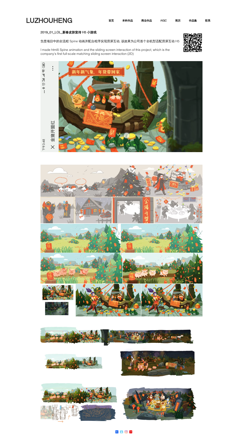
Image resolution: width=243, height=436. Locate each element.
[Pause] (45, 147)
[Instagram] (126, 431)
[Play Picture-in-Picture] (192, 147)
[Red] (130, 431)
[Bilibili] (121, 431)
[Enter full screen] (198, 147)
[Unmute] (50, 147)
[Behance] (116, 431)
